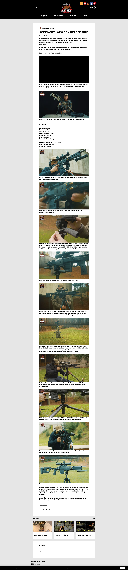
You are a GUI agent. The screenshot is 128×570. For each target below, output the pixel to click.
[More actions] (88, 28)
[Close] (126, 568)
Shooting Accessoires (43, 505)
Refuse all (116, 568)
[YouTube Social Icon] (85, 3)
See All (94, 518)
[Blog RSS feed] (81, 3)
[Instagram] (88, 3)
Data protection (73, 568)
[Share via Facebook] (40, 509)
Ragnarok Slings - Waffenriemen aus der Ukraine (62, 534)
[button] (95, 8)
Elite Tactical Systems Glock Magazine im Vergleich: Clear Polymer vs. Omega (42, 534)
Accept (122, 568)
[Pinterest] (94, 3)
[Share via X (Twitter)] (43, 509)
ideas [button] (110, 568)
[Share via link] (49, 509)
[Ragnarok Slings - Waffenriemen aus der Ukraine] (64, 526)
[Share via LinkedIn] (46, 509)
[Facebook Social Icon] (91, 3)
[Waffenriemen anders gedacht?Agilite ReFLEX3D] (85, 526)
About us (33, 563)
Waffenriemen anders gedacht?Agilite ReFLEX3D (85, 534)
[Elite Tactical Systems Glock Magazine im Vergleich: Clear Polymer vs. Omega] (42, 526)
